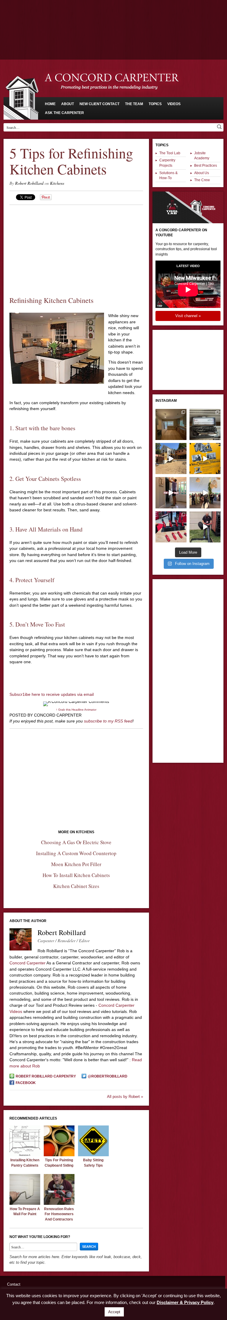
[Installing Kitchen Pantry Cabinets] (24, 1154)
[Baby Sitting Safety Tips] (93, 1154)
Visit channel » (188, 316)
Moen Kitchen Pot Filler (76, 864)
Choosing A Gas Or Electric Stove (76, 842)
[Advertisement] (113, 16)
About (67, 104)
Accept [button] (114, 1312)
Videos (174, 104)
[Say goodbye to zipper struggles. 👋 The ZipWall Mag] (171, 492)
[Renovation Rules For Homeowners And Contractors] (59, 1203)
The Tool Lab (169, 153)
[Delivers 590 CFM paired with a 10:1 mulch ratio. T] (204, 526)
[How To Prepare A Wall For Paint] (24, 1203)
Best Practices (205, 165)
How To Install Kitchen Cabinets (76, 875)
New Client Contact (99, 104)
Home (50, 104)
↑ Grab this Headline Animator (76, 709)
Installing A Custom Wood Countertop (76, 853)
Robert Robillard (29, 183)
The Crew (202, 180)
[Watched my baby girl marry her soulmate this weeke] (204, 492)
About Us (201, 173)
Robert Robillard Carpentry (46, 1076)
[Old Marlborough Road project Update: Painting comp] (171, 424)
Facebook (26, 1083)
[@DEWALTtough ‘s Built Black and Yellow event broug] (204, 458)
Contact (13, 1284)
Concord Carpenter (27, 963)
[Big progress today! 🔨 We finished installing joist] (171, 458)
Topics (155, 104)
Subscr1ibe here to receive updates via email (51, 694)
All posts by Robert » (125, 1096)
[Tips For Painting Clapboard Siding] (59, 1154)
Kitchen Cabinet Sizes (76, 886)
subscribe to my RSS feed (108, 721)
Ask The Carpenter (64, 113)
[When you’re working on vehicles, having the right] (204, 424)
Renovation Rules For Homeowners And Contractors (59, 1214)
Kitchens (57, 183)
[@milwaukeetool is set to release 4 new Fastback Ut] (171, 526)
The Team (134, 104)
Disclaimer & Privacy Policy (185, 1302)
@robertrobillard (107, 1076)
